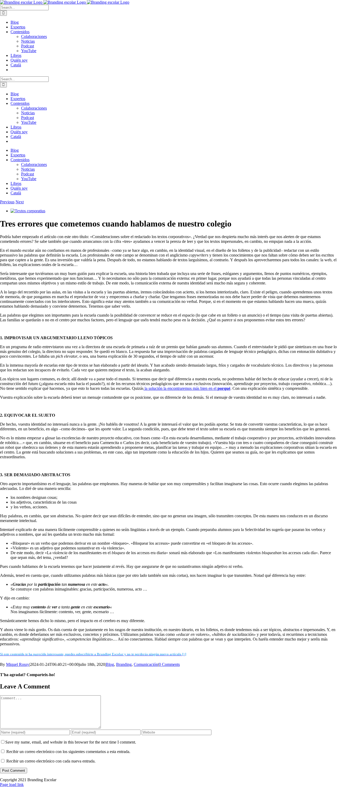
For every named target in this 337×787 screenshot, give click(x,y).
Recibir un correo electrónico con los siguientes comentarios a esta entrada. (68, 751)
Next (20, 202)
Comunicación (146, 664)
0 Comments (169, 664)
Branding (124, 664)
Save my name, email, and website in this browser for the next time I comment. (70, 742)
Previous (7, 202)
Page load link (12, 784)
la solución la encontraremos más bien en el (186, 388)
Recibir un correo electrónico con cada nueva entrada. (51, 761)
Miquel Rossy (17, 664)
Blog (110, 664)
